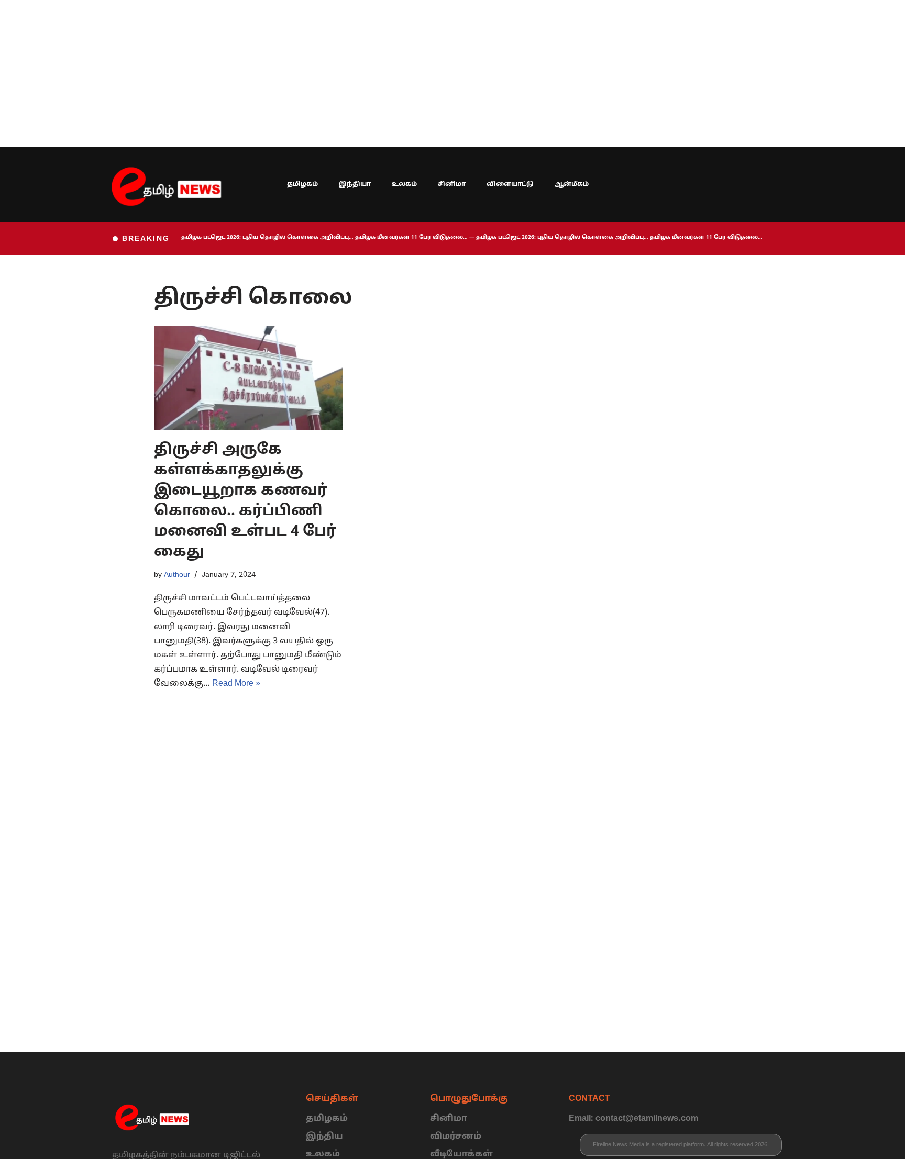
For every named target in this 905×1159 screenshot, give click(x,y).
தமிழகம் (302, 184)
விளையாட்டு (510, 184)
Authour (177, 575)
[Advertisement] (314, 73)
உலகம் (404, 184)
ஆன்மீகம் (572, 184)
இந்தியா (355, 184)
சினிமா (452, 184)
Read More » (236, 683)
